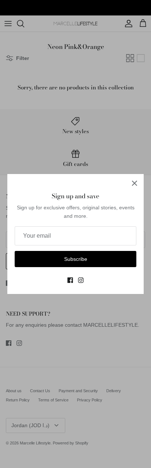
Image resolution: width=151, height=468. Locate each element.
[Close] (134, 183)
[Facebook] (70, 280)
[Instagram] (81, 280)
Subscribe (75, 259)
